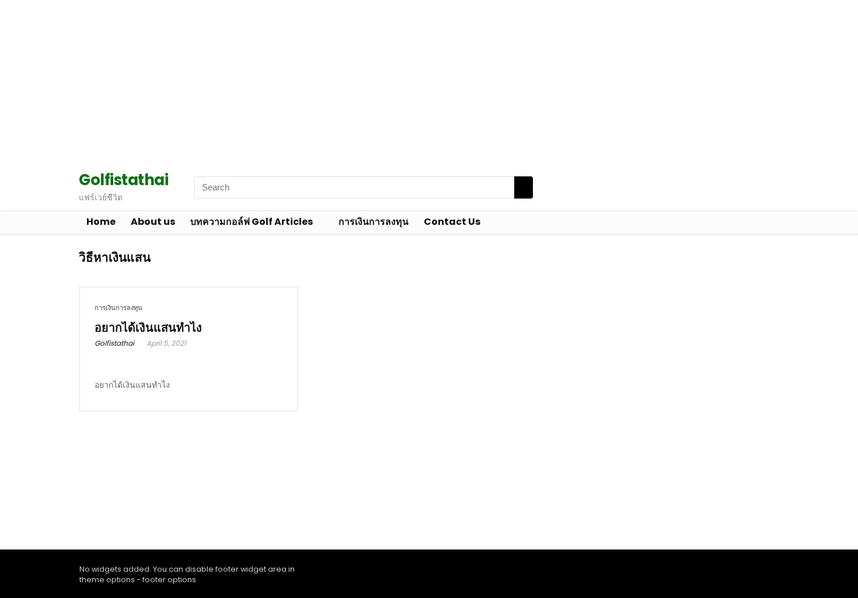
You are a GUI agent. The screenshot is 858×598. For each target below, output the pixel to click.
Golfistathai (114, 343)
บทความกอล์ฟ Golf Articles (251, 221)
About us (153, 221)
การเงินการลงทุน (374, 221)
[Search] (523, 187)
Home (101, 221)
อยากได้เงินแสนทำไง (148, 327)
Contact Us (452, 221)
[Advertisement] (350, 82)
